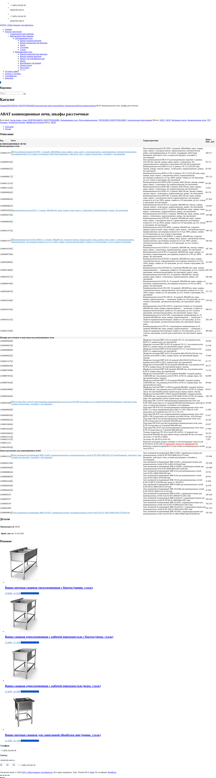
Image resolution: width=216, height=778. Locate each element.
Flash (92, 772)
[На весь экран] (3, 775)
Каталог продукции (13, 32)
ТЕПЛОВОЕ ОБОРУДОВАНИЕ (20, 106)
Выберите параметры (30, 593)
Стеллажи (24, 47)
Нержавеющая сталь (23, 52)
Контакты (9, 78)
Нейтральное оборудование (22, 36)
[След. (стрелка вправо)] (3, 777)
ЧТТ (209, 120)
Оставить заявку (12, 71)
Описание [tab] (9, 127)
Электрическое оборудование (47, 106)
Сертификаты (11, 76)
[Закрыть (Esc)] (9, 775)
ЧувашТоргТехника (16, 122)
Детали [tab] (8, 129)
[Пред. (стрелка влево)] (1, 777)
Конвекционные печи (197, 120)
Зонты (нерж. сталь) (18, 120)
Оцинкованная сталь (24, 38)
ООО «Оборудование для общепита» (37, 772)
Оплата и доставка (13, 74)
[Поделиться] (6, 775)
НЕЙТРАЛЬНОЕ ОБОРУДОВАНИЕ (44, 120)
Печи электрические (68, 106)
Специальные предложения (22, 34)
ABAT (162, 120)
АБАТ (168, 120)
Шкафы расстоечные (35, 122)
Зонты (22, 45)
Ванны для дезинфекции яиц (32, 59)
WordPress (112, 772)
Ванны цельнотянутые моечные (33, 43)
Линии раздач (26, 65)
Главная (8, 29)
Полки (23, 70)
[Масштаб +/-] (1, 775)
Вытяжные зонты (179, 120)
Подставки (24, 68)
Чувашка (4, 122)
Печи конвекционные (86, 106)
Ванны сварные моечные (31, 41)
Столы (23, 50)
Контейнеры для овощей (30, 63)
